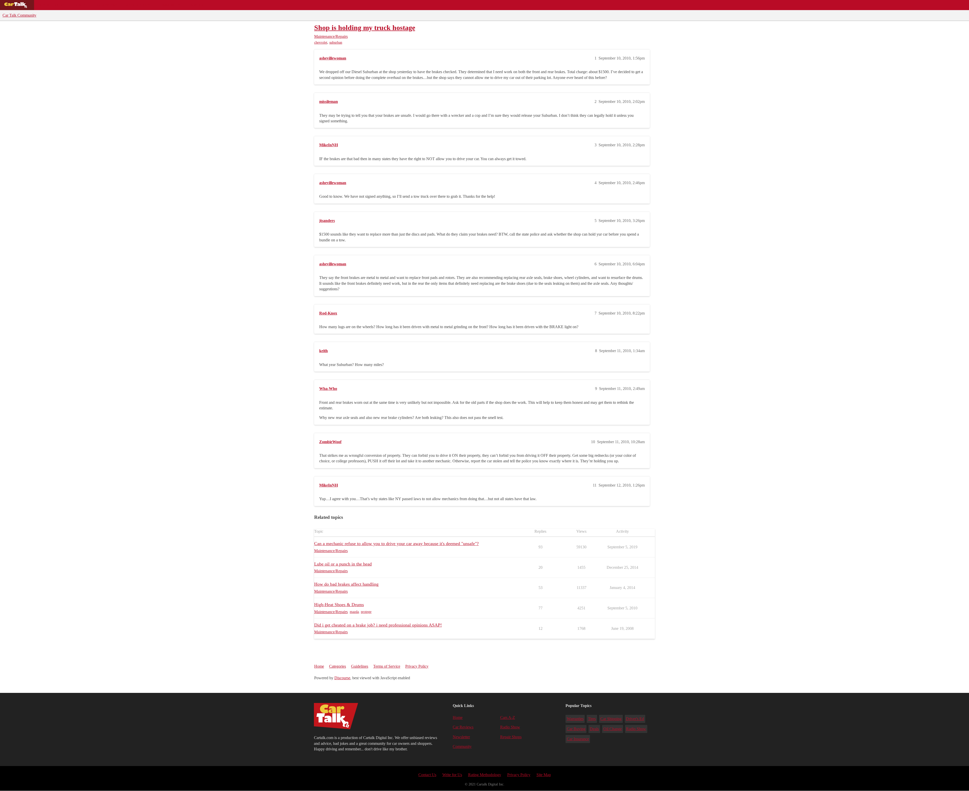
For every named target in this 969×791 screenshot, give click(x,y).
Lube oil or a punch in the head (343, 564)
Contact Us (427, 775)
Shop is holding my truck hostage (364, 28)
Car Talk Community (19, 15)
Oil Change (612, 729)
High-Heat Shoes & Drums (339, 604)
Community (169, 5)
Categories (337, 666)
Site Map (543, 775)
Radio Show (510, 727)
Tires (592, 719)
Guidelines (359, 666)
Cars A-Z (196, 5)
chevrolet (320, 42)
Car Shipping (611, 719)
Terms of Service (386, 666)
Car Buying (576, 729)
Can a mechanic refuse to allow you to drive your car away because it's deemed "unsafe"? (396, 543)
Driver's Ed (635, 719)
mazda (354, 612)
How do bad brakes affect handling (346, 584)
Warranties (575, 719)
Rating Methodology (484, 775)
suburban (335, 42)
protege (366, 612)
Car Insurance (578, 739)
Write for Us (452, 775)
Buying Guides (52, 5)
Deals (80, 5)
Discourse (342, 678)
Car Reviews (106, 5)
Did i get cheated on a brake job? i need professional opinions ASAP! (378, 625)
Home (319, 666)
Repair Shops (138, 5)
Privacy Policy (416, 666)
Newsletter (461, 737)
